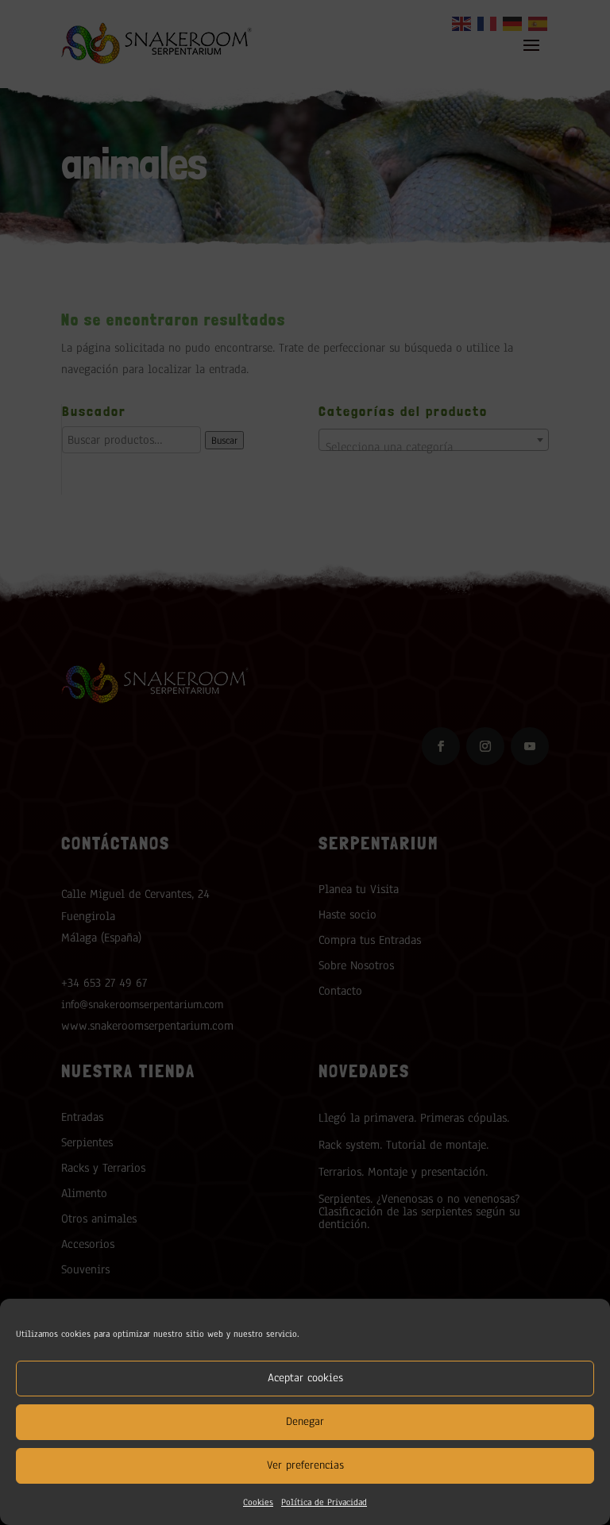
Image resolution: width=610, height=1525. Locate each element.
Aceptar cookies (305, 1377)
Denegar (305, 1421)
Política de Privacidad (324, 1502)
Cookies (258, 1502)
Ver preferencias (305, 1465)
